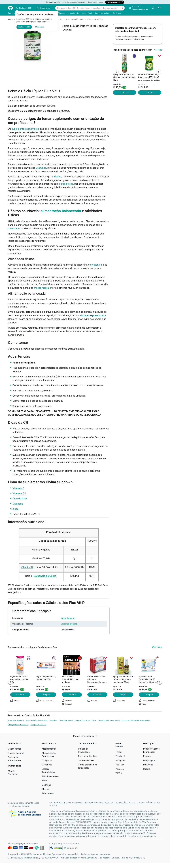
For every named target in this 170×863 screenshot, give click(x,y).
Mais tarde (39, 27)
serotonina (96, 264)
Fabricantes (48, 793)
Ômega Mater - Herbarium (18, 725)
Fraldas (147, 756)
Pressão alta (74, 13)
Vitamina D (27, 567)
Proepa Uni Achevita (38, 725)
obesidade (14, 228)
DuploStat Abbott (66, 720)
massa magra (41, 287)
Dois (94, 720)
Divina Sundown (68, 618)
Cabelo (146, 769)
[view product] (125, 63)
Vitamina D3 (19, 493)
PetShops (148, 764)
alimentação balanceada (61, 211)
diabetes (85, 315)
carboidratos (66, 183)
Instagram (120, 760)
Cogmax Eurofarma (82, 720)
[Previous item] (10, 682)
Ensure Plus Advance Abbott (109, 720)
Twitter (118, 752)
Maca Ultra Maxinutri (16, 720)
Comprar (124, 92)
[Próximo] (158, 72)
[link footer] (56, 848)
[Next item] (159, 682)
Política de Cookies (87, 756)
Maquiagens (149, 760)
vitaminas (41, 167)
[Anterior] (116, 72)
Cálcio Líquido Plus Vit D (74, 19)
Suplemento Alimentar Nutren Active (136, 720)
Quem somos (14, 748)
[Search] (122, 8)
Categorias (47, 760)
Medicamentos (49, 748)
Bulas (44, 780)
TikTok (118, 773)
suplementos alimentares (25, 128)
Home (12, 19)
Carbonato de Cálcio (45, 575)
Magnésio (17, 503)
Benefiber (53, 720)
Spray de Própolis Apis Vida (36, 720)
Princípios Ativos (50, 776)
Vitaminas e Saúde (69, 624)
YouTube (119, 764)
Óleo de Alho (19, 498)
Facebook (120, 756)
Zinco (15, 508)
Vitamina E (18, 488)
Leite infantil (87, 13)
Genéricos (117, 13)
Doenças (46, 785)
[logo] (10, 8)
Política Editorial (16, 753)
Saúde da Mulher (102, 13)
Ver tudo (158, 50)
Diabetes (61, 13)
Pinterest (119, 769)
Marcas (45, 789)
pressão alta (99, 315)
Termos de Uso (86, 760)
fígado (57, 176)
